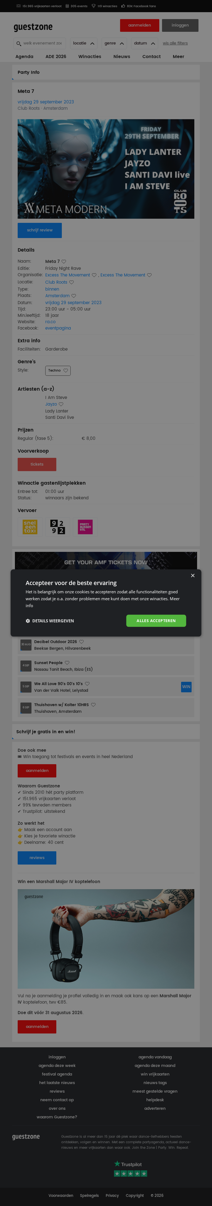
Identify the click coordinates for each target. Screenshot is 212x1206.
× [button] (192, 576)
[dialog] (105, 602)
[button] (50, 620)
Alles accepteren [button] (156, 620)
